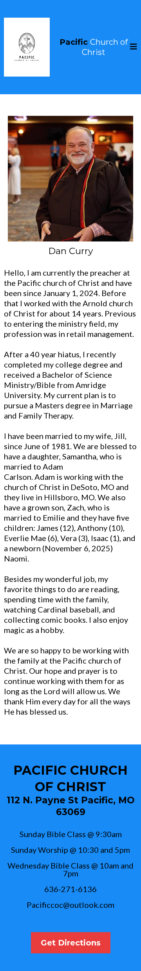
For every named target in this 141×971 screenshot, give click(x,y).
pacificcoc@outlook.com (70, 912)
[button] (133, 47)
